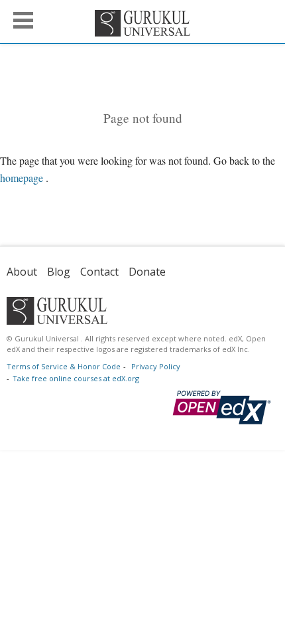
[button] (23, 20)
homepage (21, 178)
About (22, 271)
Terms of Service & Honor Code (64, 366)
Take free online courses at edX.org (76, 378)
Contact (99, 271)
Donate (147, 271)
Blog (58, 271)
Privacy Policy (155, 366)
